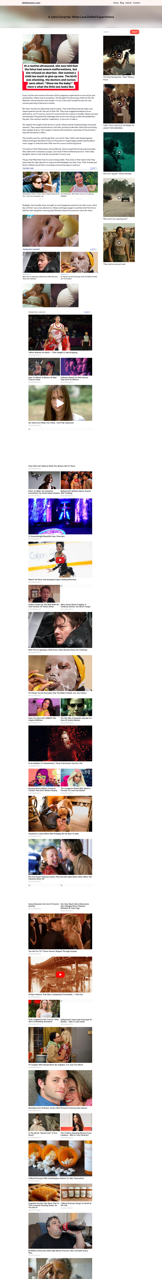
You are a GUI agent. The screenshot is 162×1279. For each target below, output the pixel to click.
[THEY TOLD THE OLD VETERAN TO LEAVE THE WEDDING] (119, 104)
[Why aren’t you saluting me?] (119, 198)
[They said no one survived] (119, 243)
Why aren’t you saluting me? (115, 219)
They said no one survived (114, 264)
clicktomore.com (31, 2)
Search (134, 32)
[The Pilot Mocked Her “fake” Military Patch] (119, 56)
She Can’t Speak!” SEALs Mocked (117, 173)
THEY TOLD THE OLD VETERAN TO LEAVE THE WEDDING (118, 126)
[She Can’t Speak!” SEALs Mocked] (119, 152)
